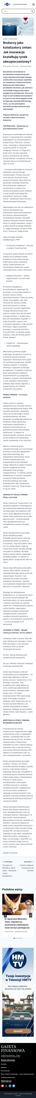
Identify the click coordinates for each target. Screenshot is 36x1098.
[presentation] (18, 904)
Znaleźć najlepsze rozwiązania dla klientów (27, 866)
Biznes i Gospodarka (10, 39)
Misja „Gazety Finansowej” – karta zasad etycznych (17, 1074)
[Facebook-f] (10, 1085)
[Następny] (30, 915)
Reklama (4, 1067)
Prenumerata (5, 1071)
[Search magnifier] (32, 11)
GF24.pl (10, 931)
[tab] (14, 938)
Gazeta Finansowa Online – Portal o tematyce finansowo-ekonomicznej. (10, 1056)
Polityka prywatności (8, 1077)
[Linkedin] (13, 1085)
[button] (33, 4)
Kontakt (3, 1064)
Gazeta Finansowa (12, 66)
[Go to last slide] (5, 915)
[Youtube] (2, 1085)
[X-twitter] (6, 1085)
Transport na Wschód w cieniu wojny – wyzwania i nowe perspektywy (9, 869)
